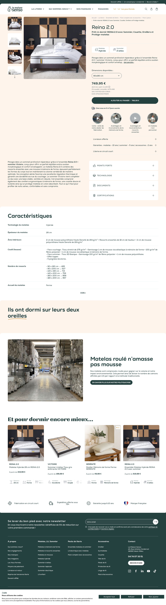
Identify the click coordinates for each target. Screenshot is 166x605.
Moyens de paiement (16, 567)
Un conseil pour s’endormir (134, 2)
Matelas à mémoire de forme (49, 547)
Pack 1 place (147, 18)
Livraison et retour (15, 571)
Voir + (83, 293)
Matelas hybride (44, 559)
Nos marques (13, 555)
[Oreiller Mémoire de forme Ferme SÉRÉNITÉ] (103, 443)
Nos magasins (13, 559)
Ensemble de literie (112, 18)
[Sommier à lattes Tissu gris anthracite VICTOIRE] (64, 443)
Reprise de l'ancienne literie (18, 574)
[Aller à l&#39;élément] (15, 24)
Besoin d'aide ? (152, 2)
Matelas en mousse (45, 555)
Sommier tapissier (45, 567)
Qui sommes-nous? (15, 547)
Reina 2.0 (14, 464)
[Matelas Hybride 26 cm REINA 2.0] (26, 443)
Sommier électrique (45, 571)
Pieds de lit (102, 563)
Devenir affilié (116, 2)
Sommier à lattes (44, 563)
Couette (101, 555)
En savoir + (129, 62)
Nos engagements (15, 551)
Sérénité (91, 464)
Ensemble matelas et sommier (79, 547)
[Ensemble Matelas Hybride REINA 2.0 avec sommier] (141, 443)
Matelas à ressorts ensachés (49, 551)
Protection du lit (104, 567)
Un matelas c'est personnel (152, 128)
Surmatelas (102, 551)
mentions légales (107, 529)
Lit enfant (41, 574)
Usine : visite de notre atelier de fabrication (98, 128)
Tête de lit (101, 559)
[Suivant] (82, 48)
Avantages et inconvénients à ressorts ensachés (135, 129)
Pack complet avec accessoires (130, 18)
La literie (101, 18)
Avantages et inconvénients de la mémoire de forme (116, 128)
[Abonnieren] (155, 521)
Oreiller (101, 547)
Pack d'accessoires (105, 574)
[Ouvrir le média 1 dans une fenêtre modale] (55, 48)
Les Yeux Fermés (14, 563)
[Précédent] (27, 48)
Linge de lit (102, 571)
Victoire (52, 464)
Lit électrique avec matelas (78, 551)
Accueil (94, 18)
